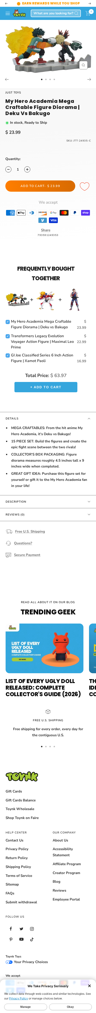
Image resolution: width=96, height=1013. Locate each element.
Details (12, 418)
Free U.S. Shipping (30, 531)
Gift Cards (14, 791)
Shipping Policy (18, 866)
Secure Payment (27, 555)
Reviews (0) (15, 514)
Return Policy (17, 858)
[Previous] (7, 79)
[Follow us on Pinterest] (11, 939)
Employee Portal (66, 899)
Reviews (59, 890)
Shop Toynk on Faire (22, 817)
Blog (56, 881)
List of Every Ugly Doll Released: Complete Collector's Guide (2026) (43, 687)
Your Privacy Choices (30, 962)
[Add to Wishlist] (85, 187)
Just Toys (13, 92)
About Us (60, 840)
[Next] (89, 79)
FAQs (10, 893)
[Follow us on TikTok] (32, 939)
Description (16, 502)
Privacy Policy (17, 849)
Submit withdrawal (21, 902)
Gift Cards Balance (21, 800)
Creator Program (66, 873)
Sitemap (12, 884)
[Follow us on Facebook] (11, 928)
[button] (88, 13)
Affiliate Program (67, 864)
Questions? (23, 543)
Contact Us (14, 840)
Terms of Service (19, 875)
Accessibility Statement (63, 852)
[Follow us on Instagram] (32, 928)
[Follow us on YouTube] (21, 939)
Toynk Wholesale (20, 809)
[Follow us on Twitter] (21, 928)
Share (45, 230)
